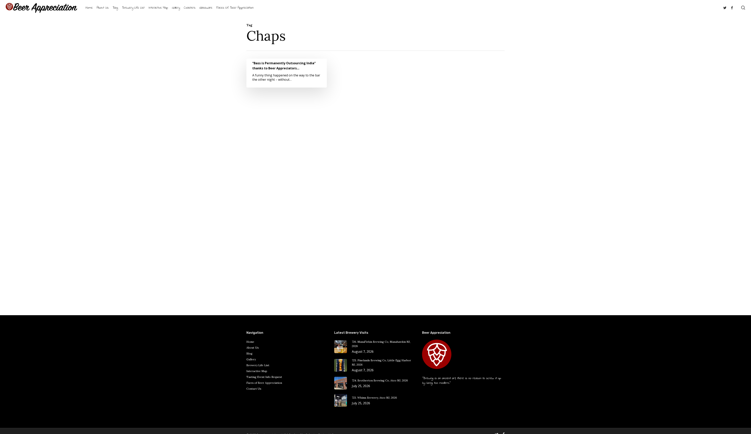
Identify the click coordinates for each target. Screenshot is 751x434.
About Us (252, 347)
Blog (249, 353)
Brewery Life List (257, 365)
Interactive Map (256, 371)
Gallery (251, 359)
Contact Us (253, 388)
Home (250, 342)
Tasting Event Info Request (264, 377)
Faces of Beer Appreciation (264, 383)
